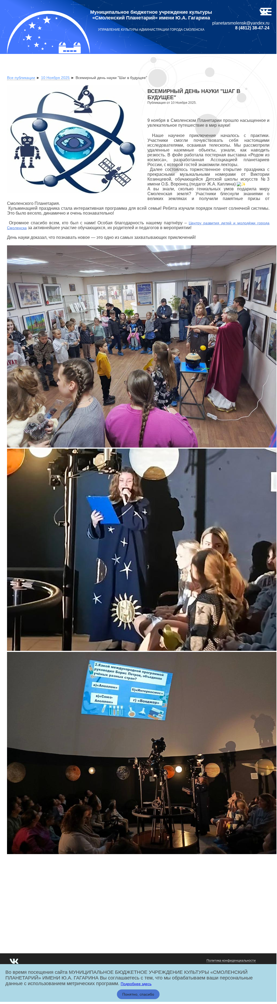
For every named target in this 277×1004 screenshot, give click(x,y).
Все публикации (21, 77)
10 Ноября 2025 (55, 77)
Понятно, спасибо (138, 994)
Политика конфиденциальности (231, 960)
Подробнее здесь (136, 984)
